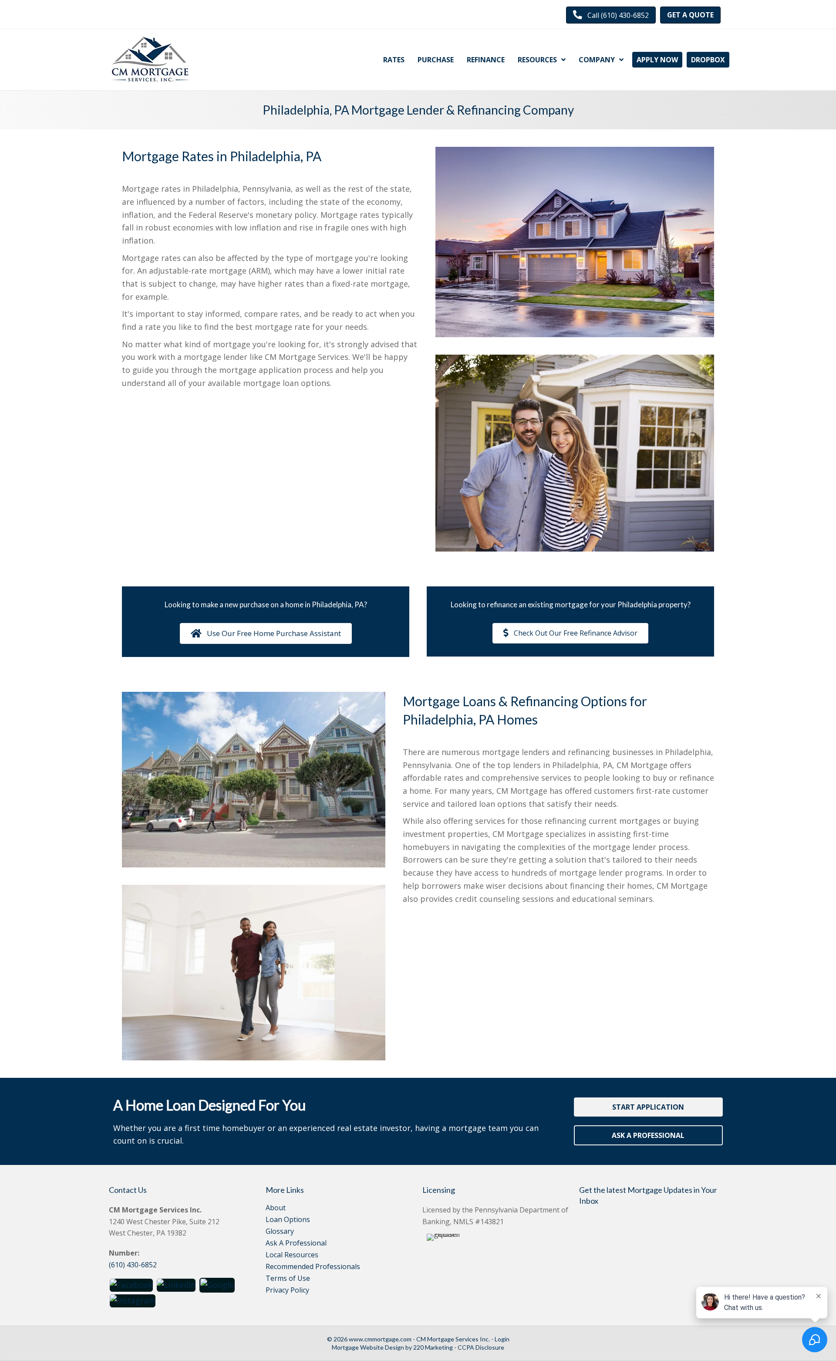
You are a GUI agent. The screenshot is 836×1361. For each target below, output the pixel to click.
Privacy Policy (287, 1291)
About (276, 1208)
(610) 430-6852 (133, 1265)
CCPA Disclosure (481, 1347)
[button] (611, 15)
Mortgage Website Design (368, 1347)
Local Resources (292, 1255)
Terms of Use (288, 1279)
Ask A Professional (296, 1243)
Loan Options (288, 1220)
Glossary (280, 1232)
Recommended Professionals (313, 1267)
